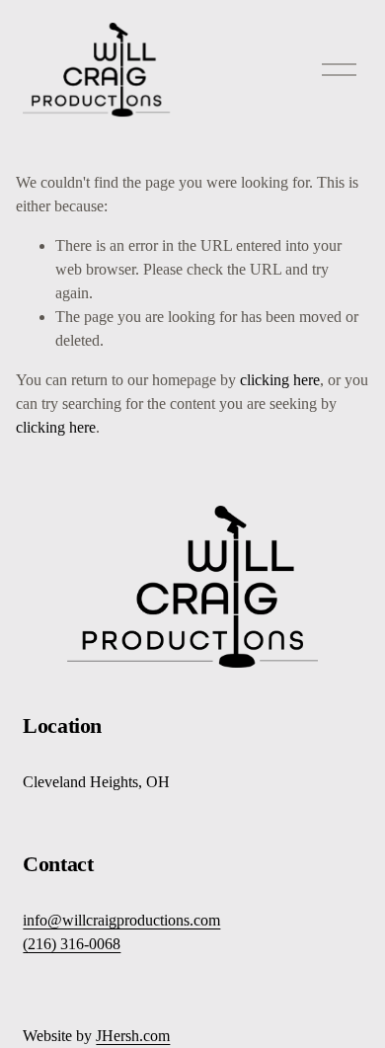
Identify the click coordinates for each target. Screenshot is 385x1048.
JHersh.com (133, 1035)
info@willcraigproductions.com (121, 920)
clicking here (280, 379)
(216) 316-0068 (71, 943)
